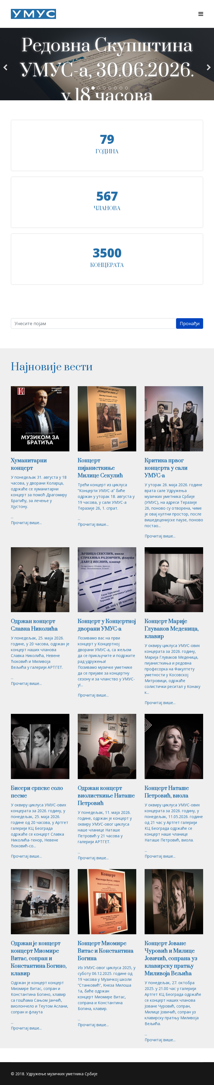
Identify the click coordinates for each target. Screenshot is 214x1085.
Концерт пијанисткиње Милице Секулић (100, 468)
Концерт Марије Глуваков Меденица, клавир (172, 629)
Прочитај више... (26, 522)
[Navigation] (200, 14)
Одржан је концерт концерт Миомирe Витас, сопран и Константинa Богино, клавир (39, 958)
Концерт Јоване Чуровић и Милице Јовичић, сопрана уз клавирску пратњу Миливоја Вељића (171, 958)
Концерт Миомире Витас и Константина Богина (105, 951)
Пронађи (190, 323)
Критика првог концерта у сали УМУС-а (166, 468)
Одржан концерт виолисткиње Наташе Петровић (106, 796)
